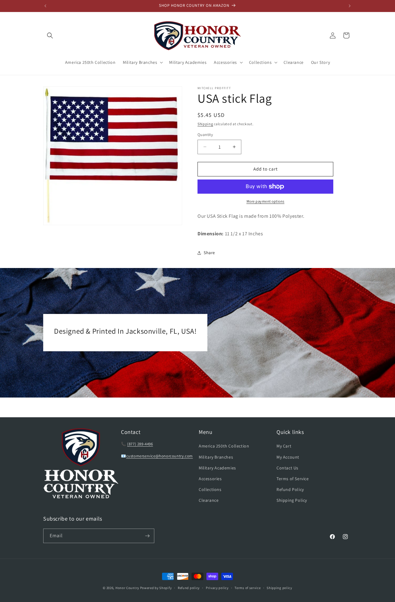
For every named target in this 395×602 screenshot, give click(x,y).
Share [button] (209, 252)
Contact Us (287, 468)
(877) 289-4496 (140, 444)
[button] (50, 35)
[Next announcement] (349, 6)
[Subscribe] (147, 536)
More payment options (266, 201)
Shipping (205, 124)
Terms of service (247, 588)
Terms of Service (292, 478)
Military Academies (217, 468)
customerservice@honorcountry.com (159, 456)
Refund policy (189, 588)
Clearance (208, 500)
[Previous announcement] (45, 6)
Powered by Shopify (156, 588)
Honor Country (127, 588)
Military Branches (216, 457)
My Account (287, 457)
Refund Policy (290, 489)
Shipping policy (279, 588)
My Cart (283, 446)
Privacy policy (217, 588)
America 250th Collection (224, 446)
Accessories (210, 478)
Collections (210, 489)
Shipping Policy (291, 500)
